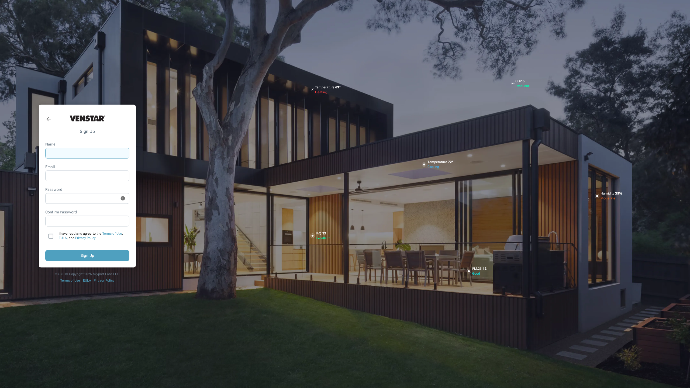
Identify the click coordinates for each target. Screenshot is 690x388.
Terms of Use (112, 234)
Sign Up (87, 255)
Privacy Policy (85, 238)
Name (50, 144)
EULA (63, 238)
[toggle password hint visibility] (122, 198)
